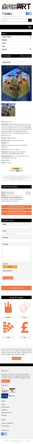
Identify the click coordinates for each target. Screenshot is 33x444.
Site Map (3, 415)
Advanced (29, 22)
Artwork (5, 237)
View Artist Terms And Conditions (16, 213)
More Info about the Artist (16, 206)
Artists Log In (19, 16)
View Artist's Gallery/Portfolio (16, 210)
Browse (4, 49)
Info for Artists (5, 407)
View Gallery (16, 358)
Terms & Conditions (7, 423)
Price (3, 46)
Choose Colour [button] (6, 37)
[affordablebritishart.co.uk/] (16, 6)
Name (4, 224)
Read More (5, 381)
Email (4, 231)
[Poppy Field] (16, 83)
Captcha (5, 264)
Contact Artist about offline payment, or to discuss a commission (16, 178)
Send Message (8, 278)
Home (3, 404)
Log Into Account (6, 412)
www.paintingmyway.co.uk (14, 195)
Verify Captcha (7, 270)
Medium (4, 40)
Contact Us (26, 16)
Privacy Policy (5, 426)
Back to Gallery (26, 56)
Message (5, 244)
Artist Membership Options (8, 16)
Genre (4, 43)
